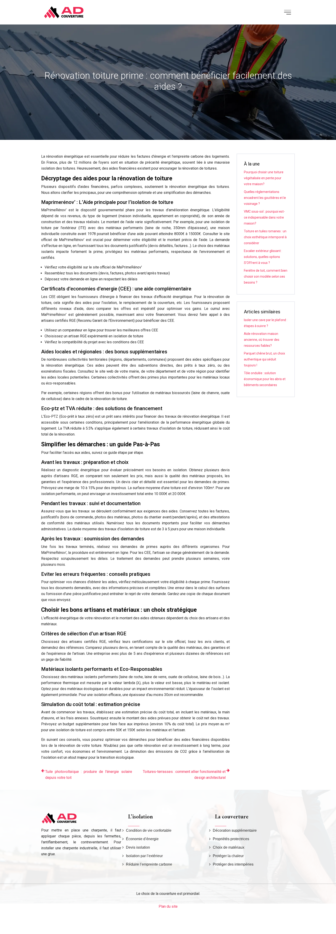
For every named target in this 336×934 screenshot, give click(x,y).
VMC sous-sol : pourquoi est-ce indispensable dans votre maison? (264, 217)
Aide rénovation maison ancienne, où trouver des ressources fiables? (261, 339)
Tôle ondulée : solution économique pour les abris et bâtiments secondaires (264, 379)
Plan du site (168, 906)
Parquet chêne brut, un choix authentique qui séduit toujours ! (264, 359)
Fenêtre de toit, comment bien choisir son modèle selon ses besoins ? (265, 276)
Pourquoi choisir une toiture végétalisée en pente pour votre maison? (263, 178)
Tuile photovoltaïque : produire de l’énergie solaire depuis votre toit (88, 774)
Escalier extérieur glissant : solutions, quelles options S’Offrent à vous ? (263, 257)
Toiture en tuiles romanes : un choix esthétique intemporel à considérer (265, 237)
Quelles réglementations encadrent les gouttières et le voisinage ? (265, 198)
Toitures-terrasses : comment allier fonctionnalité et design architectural (184, 774)
